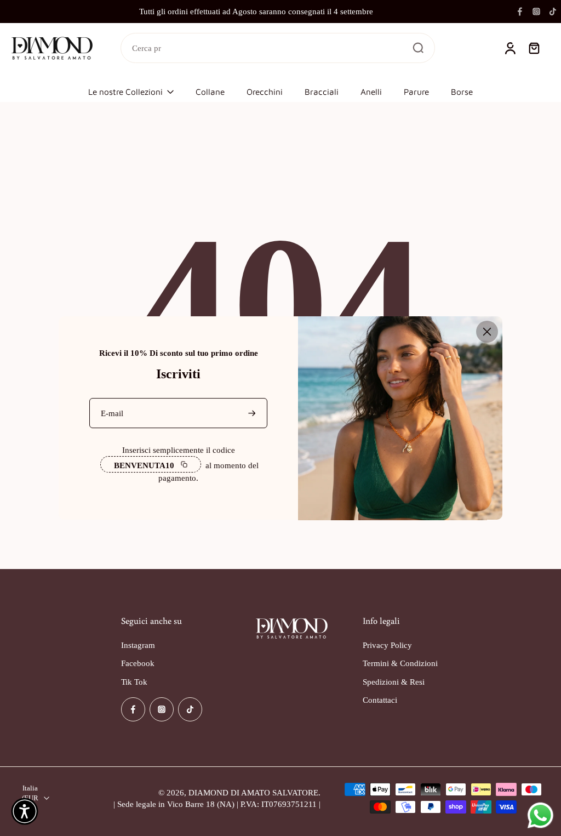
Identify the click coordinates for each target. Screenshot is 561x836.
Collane (210, 91)
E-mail (112, 413)
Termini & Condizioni (400, 663)
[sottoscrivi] (253, 413)
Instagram (138, 645)
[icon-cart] (534, 48)
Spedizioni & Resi (394, 681)
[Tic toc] (553, 11)
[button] (24, 811)
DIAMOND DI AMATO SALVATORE (253, 792)
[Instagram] (536, 11)
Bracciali (322, 91)
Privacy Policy (387, 645)
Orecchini (265, 91)
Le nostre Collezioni (125, 91)
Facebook (137, 663)
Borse (462, 91)
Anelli (371, 91)
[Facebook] (520, 11)
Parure (416, 91)
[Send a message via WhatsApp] (540, 815)
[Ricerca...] (418, 47)
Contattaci (380, 699)
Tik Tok (134, 681)
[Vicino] (487, 332)
